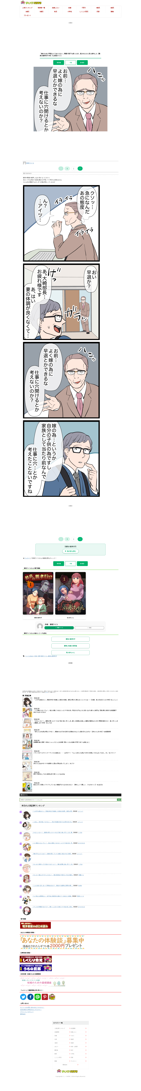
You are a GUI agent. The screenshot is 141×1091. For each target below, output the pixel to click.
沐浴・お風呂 (74, 1046)
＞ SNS (89, 628)
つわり (72, 1035)
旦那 (98, 11)
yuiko (80, 885)
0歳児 (98, 8)
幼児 (55, 11)
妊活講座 (73, 1028)
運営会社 (23, 1014)
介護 (35, 656)
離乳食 (56, 1050)
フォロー (27, 558)
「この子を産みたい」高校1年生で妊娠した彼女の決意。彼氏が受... (52, 811)
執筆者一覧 (41, 8)
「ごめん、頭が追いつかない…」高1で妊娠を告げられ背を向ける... (52, 822)
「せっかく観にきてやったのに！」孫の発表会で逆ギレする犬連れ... (52, 875)
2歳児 (27, 11)
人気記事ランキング (60, 1028)
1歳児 (112, 8)
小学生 (70, 11)
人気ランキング (27, 8)
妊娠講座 (57, 1032)
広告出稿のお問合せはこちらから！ (31, 1009)
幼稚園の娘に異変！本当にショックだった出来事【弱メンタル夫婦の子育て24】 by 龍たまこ (62, 742)
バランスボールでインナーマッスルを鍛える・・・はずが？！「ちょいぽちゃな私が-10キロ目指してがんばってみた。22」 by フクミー (75, 753)
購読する (25, 795)
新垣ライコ (30, 163)
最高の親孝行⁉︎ (38, 617)
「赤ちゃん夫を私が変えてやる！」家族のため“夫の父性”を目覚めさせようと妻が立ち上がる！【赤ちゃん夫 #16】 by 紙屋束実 (72, 731)
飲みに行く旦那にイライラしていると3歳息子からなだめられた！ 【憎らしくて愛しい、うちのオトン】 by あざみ (68, 785)
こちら (46, 692)
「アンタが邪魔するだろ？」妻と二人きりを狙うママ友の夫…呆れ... (52, 907)
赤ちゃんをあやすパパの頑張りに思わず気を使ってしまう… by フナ (54, 763)
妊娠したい (55, 8)
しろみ (80, 832)
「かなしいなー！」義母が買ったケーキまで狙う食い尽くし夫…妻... (52, 832)
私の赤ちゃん (70, 617)
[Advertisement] (70, 36)
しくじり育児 (84, 11)
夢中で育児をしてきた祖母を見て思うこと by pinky (49, 774)
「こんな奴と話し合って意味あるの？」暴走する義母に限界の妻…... (52, 885)
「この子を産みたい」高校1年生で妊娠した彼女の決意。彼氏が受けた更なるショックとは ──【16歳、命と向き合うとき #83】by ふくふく (76, 700)
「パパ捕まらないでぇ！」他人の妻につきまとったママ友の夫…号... (52, 843)
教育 (56, 1053)
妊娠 (69, 8)
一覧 (70, 62)
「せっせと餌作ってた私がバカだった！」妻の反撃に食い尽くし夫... (52, 864)
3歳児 (41, 11)
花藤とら (81, 875)
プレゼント (27, 15)
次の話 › (82, 62)
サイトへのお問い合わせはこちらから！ (32, 1007)
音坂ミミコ (80, 896)
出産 (56, 1039)
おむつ (56, 1046)
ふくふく (80, 811)
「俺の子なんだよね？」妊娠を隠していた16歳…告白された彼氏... (52, 854)
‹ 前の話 (58, 62)
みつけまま (81, 843)
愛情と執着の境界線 (70, 646)
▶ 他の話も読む (70, 551)
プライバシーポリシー (27, 1012)
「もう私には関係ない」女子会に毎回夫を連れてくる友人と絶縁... (52, 896)
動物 (112, 11)
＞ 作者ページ (59, 627)
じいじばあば (29, 656)
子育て (84, 8)
